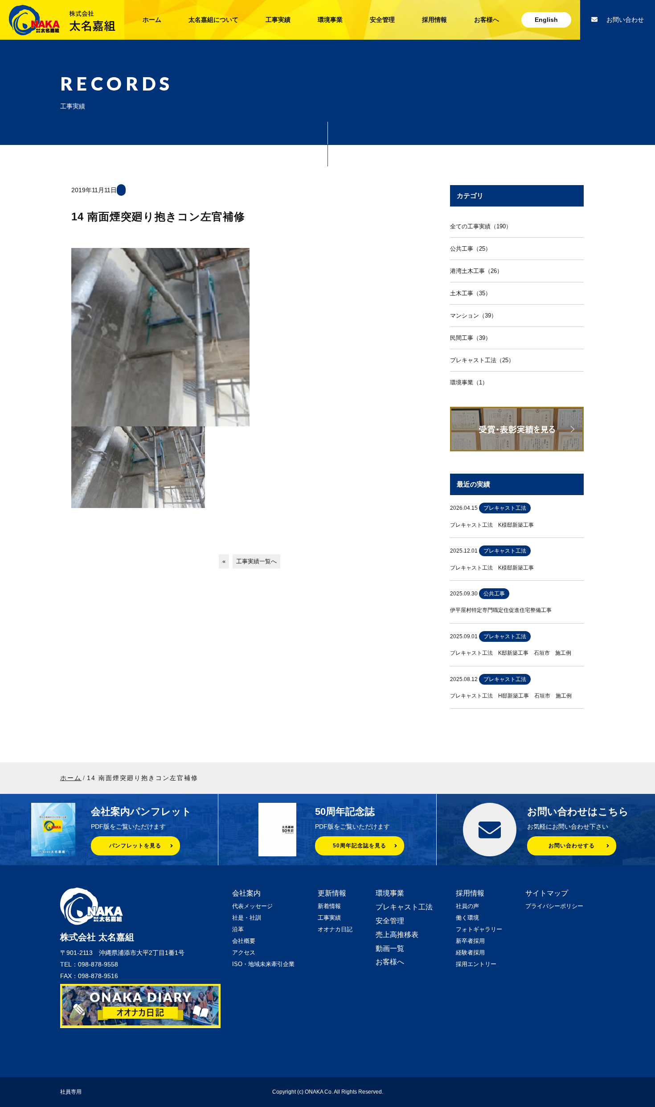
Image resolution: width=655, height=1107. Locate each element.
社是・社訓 (246, 917)
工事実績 (278, 19)
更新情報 (332, 893)
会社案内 (246, 893)
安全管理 (382, 19)
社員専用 (71, 1092)
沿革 (238, 929)
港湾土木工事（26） (476, 271)
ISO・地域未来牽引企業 (263, 964)
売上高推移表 (397, 934)
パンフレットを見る (135, 846)
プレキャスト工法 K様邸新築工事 (492, 525)
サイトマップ (546, 893)
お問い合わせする (572, 846)
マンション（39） (473, 315)
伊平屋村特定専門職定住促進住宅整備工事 (501, 610)
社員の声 (467, 906)
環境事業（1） (469, 382)
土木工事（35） (470, 293)
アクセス (243, 952)
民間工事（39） (470, 338)
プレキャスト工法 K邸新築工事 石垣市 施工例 (510, 653)
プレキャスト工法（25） (482, 360)
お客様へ (486, 19)
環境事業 (330, 19)
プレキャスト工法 (404, 907)
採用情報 (434, 19)
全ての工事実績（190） (481, 226)
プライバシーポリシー (554, 906)
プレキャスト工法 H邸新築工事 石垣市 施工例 (511, 696)
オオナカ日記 (335, 929)
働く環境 (467, 917)
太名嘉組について (213, 19)
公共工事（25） (470, 248)
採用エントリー (476, 964)
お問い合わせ (625, 19)
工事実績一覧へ (256, 561)
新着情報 (329, 906)
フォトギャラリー (479, 929)
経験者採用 (470, 952)
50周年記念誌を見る (359, 846)
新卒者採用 (470, 941)
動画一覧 (390, 948)
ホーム (152, 19)
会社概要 (243, 941)
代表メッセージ (252, 906)
